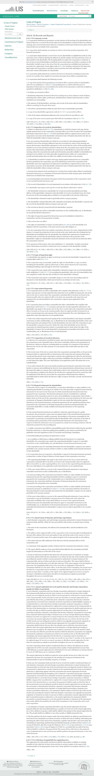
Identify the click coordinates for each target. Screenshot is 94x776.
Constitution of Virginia (14, 42)
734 (36, 124)
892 (49, 124)
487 (83, 737)
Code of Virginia (11, 23)
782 (27, 124)
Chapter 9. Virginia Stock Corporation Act (60, 24)
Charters (8, 46)
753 (86, 581)
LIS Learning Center (30, 2)
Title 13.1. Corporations (43, 24)
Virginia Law (74, 10)
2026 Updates (9, 29)
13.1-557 (84, 725)
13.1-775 (81, 118)
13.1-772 (50, 129)
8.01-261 (86, 746)
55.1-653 (40, 727)
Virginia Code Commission (35, 763)
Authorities (9, 49)
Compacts (9, 53)
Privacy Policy (64, 5)
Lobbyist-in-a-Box (46, 772)
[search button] (89, 16)
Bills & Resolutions (52, 10)
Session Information (38, 10)
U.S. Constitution (36, 766)
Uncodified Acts (11, 57)
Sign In (81, 773)
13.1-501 (67, 725)
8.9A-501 (88, 723)
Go (20, 34)
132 (33, 583)
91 (82, 122)
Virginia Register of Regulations (35, 765)
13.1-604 (52, 85)
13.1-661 (67, 225)
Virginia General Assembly (40, 5)
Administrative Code (13, 38)
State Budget (64, 10)
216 (69, 581)
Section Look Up (8, 31)
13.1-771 (45, 259)
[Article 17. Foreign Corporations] (28, 30)
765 (74, 122)
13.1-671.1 (62, 112)
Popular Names (10, 26)
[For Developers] (62, 764)
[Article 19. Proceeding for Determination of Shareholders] (33, 30)
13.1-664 (62, 66)
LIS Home (39, 772)
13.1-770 (49, 134)
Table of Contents (30, 24)
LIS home (71, 5)
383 (46, 124)
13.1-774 (59, 489)
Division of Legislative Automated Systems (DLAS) (67, 773)
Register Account (79, 5)
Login (87, 5)
